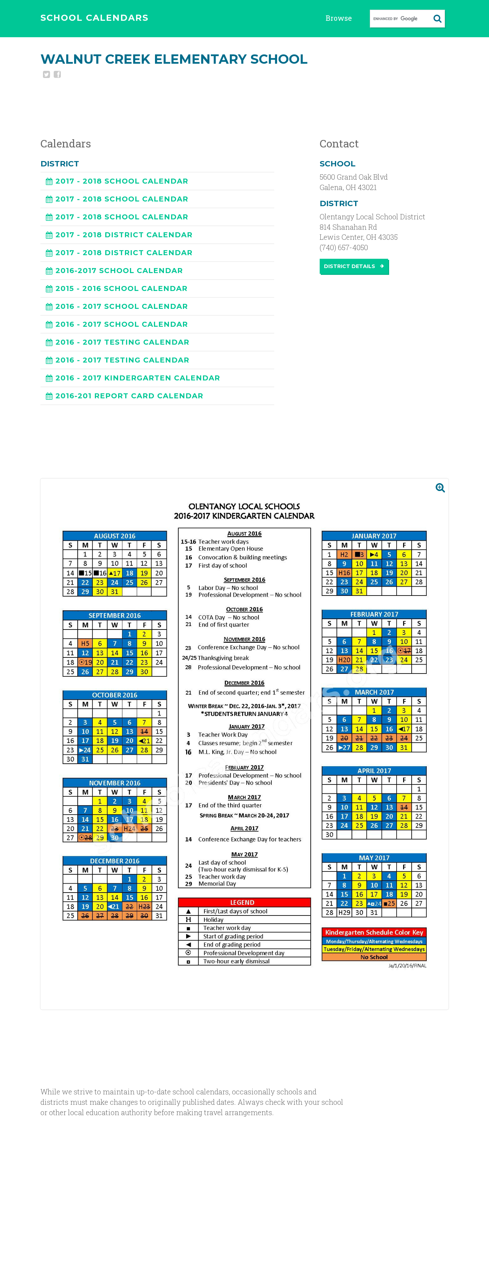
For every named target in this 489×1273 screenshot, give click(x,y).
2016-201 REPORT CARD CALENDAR (129, 396)
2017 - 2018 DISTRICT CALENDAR (124, 234)
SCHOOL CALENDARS (94, 18)
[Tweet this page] (45, 75)
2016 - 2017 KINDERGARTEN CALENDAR (137, 378)
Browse (339, 18)
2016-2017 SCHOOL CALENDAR (119, 270)
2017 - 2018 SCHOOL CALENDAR (121, 181)
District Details (350, 266)
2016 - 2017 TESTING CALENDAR (122, 342)
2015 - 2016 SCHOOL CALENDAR (121, 288)
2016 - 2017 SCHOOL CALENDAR (121, 306)
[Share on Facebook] (56, 75)
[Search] (437, 18)
